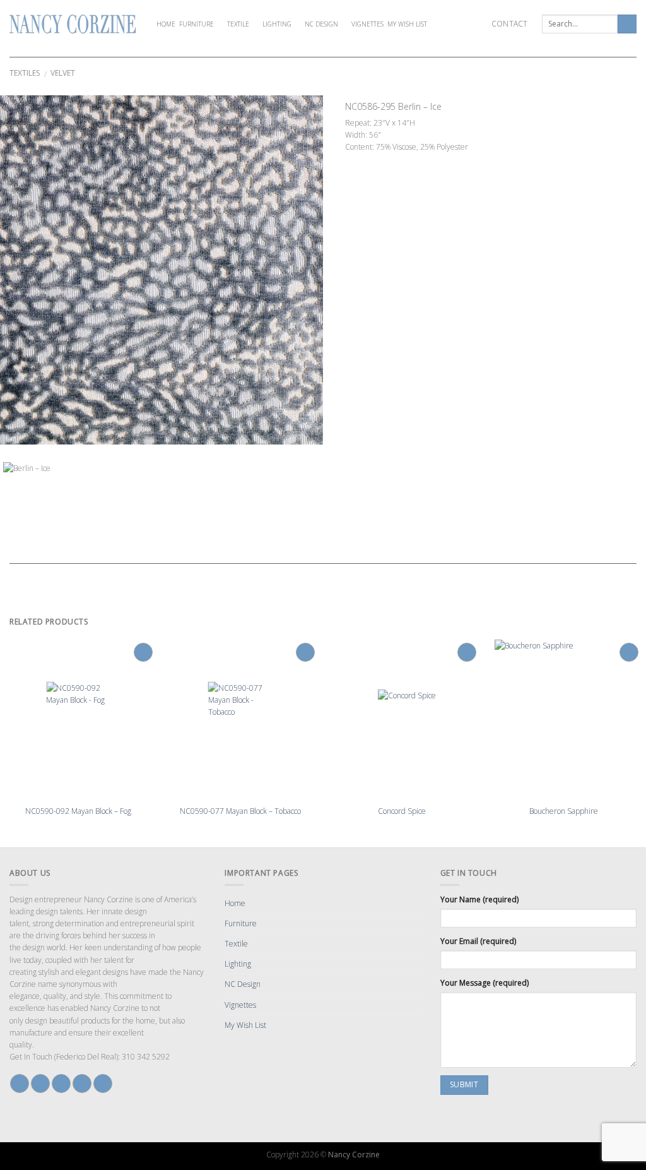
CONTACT (509, 23)
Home (165, 24)
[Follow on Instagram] (40, 1083)
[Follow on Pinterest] (82, 1083)
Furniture (196, 24)
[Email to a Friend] (373, 159)
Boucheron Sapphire (563, 811)
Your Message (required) (484, 982)
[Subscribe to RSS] (102, 1083)
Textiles (24, 73)
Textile (238, 24)
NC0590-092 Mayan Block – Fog (78, 811)
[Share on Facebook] (351, 159)
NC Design (321, 24)
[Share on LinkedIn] (407, 159)
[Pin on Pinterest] (385, 159)
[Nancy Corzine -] (72, 24)
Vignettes (367, 24)
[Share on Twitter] (362, 159)
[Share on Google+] (396, 159)
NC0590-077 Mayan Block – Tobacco (240, 811)
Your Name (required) (479, 899)
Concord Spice (402, 811)
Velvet (62, 73)
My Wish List (407, 24)
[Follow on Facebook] (19, 1083)
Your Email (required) (478, 941)
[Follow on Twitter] (61, 1083)
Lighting (276, 24)
